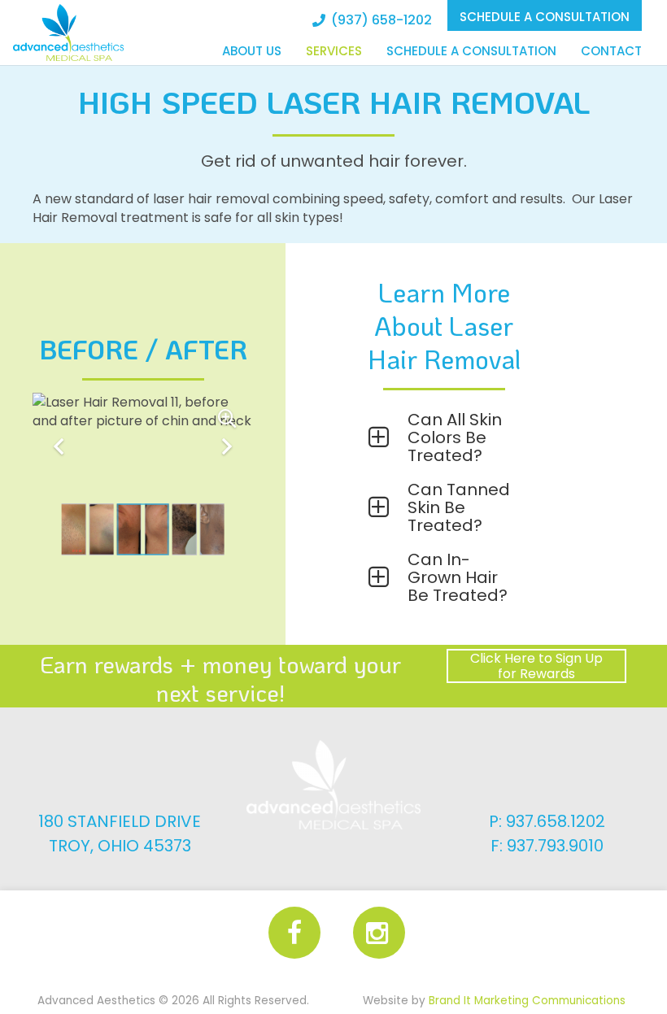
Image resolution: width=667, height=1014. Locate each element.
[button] (443, 437)
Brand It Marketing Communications (527, 1000)
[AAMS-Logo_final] (68, 32)
